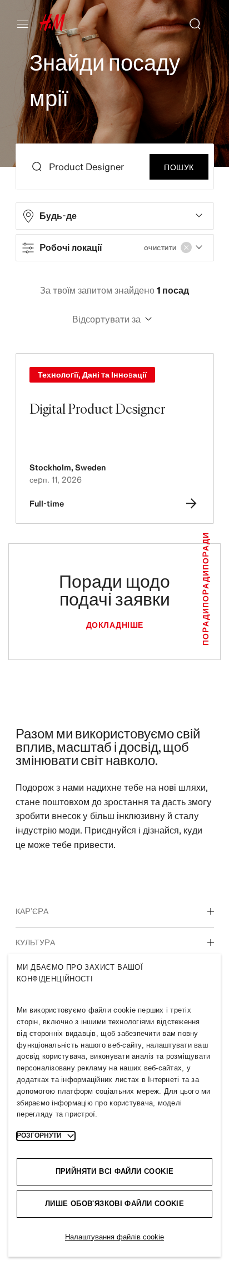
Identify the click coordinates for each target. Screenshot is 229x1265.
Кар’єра (32, 911)
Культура (35, 942)
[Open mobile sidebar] (27, 24)
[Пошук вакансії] (191, 24)
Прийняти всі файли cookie (115, 1171)
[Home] (52, 28)
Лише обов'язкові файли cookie (114, 1203)
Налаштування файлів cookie (114, 1237)
